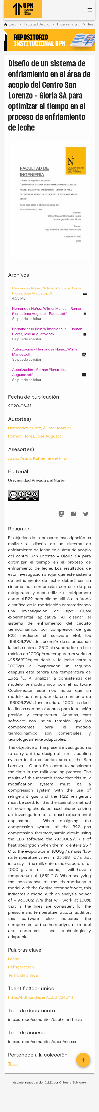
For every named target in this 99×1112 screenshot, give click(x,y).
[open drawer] (90, 10)
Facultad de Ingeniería (37, 24)
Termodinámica (23, 975)
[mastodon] (61, 514)
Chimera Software (72, 1082)
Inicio (13, 24)
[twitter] (86, 514)
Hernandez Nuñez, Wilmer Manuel (39, 428)
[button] (49, 314)
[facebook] (74, 514)
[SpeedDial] (83, 1060)
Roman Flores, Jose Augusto (34, 436)
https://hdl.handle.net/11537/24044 (40, 998)
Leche (13, 959)
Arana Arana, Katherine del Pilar (37, 458)
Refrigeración (21, 967)
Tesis (91, 24)
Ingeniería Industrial (68, 24)
